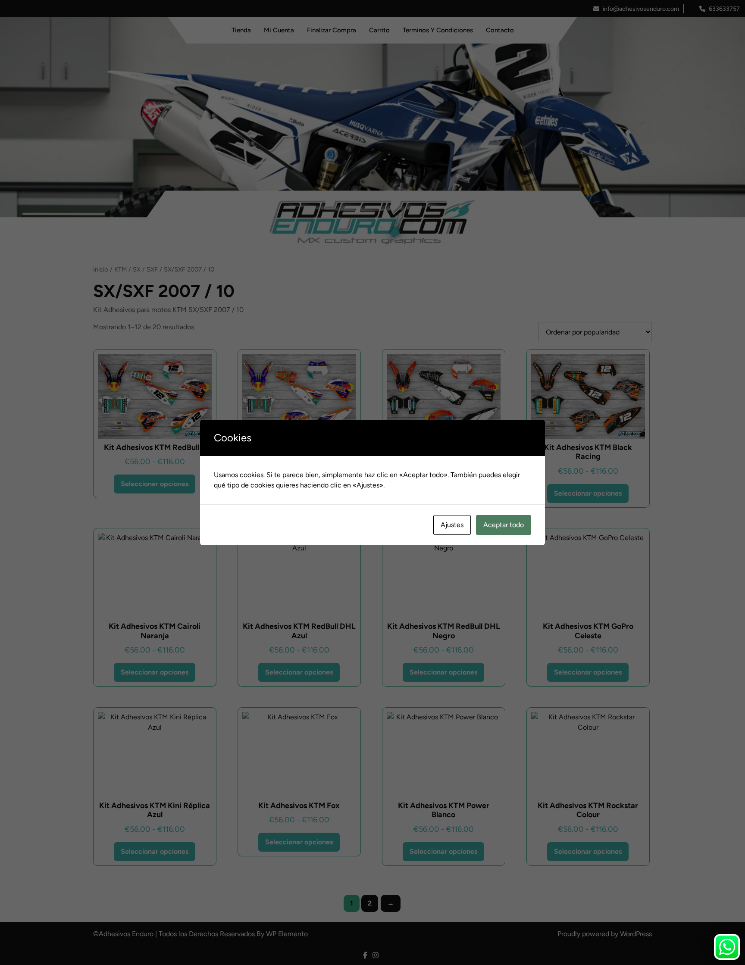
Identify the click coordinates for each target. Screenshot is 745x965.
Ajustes (452, 525)
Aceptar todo (503, 525)
